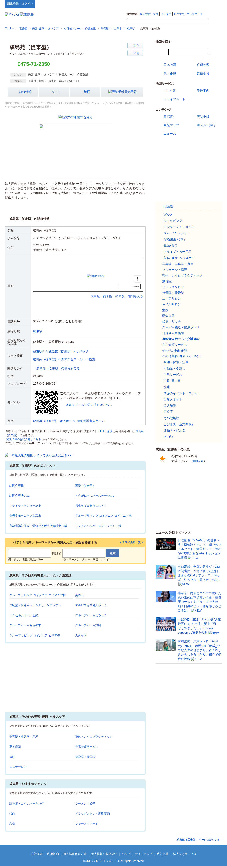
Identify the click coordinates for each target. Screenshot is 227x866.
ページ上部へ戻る (198, 839)
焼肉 (12, 813)
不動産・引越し (174, 368)
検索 (215, 21)
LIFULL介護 (105, 431)
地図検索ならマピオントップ (178, 3)
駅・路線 (170, 73)
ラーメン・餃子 (85, 803)
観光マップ (171, 125)
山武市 (42, 80)
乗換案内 (203, 90)
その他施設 (171, 418)
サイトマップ (214, 3)
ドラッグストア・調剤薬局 (92, 813)
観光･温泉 (171, 245)
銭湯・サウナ (171, 321)
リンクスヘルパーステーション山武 (98, 526)
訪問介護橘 (16, 485)
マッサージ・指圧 (174, 269)
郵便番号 (179, 14)
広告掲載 (162, 854)
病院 (12, 756)
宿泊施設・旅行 (174, 239)
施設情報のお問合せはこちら (23, 439)
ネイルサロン (171, 304)
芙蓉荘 (79, 595)
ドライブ (166, 14)
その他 (168, 436)
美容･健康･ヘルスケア (41, 74)
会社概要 (37, 854)
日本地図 (170, 65)
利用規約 (53, 854)
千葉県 (32, 80)
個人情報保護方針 (74, 854)
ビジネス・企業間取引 (179, 424)
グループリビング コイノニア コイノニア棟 (103, 515)
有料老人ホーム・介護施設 (72, 74)
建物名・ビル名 (174, 430)
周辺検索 (145, 14)
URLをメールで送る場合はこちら (89, 404)
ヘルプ (201, 3)
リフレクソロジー (174, 287)
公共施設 (170, 405)
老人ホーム (67, 421)
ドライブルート (174, 99)
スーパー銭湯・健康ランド (181, 327)
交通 (167, 387)
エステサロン (18, 766)
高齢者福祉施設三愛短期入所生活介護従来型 (38, 526)
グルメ (168, 214)
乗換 (155, 14)
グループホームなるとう (91, 615)
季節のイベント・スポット (182, 393)
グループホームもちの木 (25, 625)
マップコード (195, 14)
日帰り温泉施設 (173, 333)
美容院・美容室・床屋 (23, 736)
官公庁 (168, 412)
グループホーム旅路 (88, 625)
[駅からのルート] (69, 80)
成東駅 (53, 80)
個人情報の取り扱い (104, 854)
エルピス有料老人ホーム (91, 605)
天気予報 (130, 92)
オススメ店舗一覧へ (131, 542)
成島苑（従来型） (45, 421)
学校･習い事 (172, 381)
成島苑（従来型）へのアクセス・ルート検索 (64, 359)
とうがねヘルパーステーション (95, 495)
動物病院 (15, 746)
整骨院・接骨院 (85, 756)
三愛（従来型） (85, 485)
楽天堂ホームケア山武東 (25, 515)
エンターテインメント (179, 227)
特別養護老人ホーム (91, 421)
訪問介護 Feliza (19, 495)
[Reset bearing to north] (137, 279)
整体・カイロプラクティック (94, 736)
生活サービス (173, 374)
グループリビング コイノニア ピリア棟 (34, 635)
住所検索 (203, 65)
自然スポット (173, 399)
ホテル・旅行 (206, 125)
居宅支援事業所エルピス (91, 505)
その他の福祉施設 (174, 350)
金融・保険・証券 (176, 362)
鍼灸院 (167, 281)
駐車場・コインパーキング (26, 803)
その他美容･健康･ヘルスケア (182, 356)
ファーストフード (86, 823)
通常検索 (132, 14)
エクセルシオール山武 (23, 615)
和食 (12, 823)
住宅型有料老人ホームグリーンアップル (35, 605)
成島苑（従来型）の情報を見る (58, 368)
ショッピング (173, 220)
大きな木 (81, 635)
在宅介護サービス (86, 746)
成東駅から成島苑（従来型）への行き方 (61, 351)
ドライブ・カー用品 (178, 251)
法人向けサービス (184, 854)
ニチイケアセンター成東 (25, 505)
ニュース (170, 133)
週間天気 (197, 461)
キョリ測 (170, 90)
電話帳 (168, 116)
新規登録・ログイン (20, 3)
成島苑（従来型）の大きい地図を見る (116, 291)
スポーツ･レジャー (177, 233)
